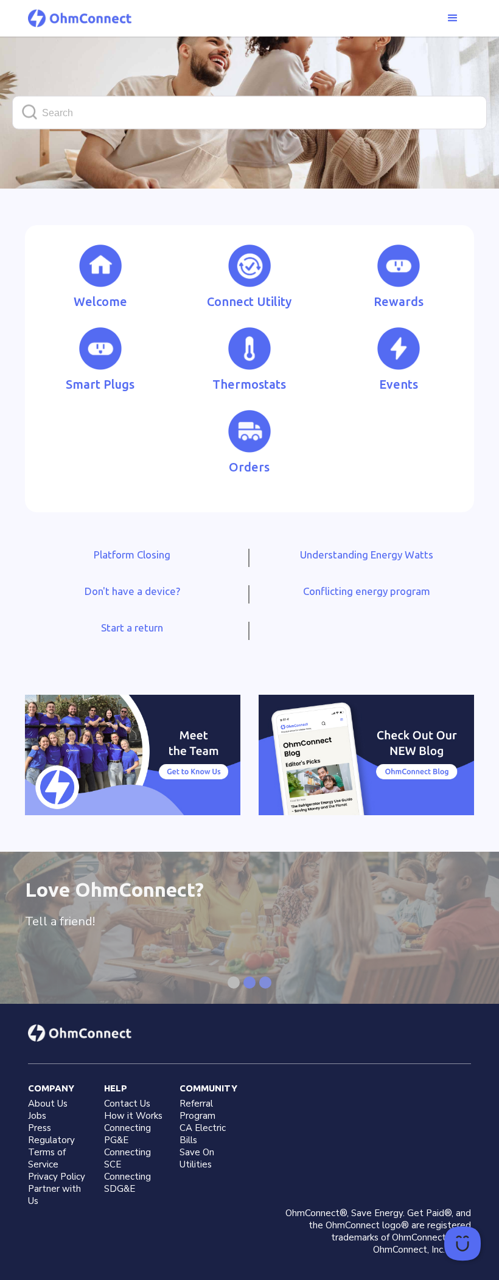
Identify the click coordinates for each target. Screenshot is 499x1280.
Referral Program (197, 1109)
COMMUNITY (208, 1088)
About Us (48, 1103)
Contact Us (127, 1103)
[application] (462, 1243)
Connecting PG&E (127, 1134)
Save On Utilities (197, 1158)
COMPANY (51, 1088)
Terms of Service (47, 1158)
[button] (452, 18)
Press (39, 1128)
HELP (115, 1088)
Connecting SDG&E (127, 1182)
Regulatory (51, 1140)
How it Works (133, 1116)
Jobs (37, 1116)
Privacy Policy (56, 1176)
